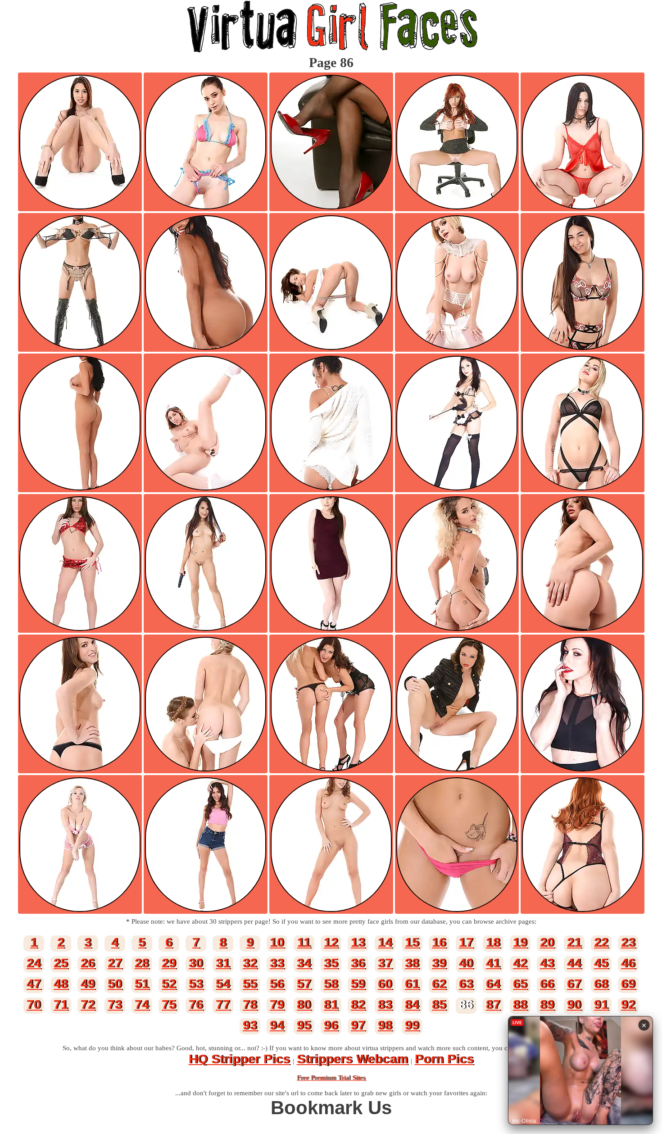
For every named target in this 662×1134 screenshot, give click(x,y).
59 (358, 984)
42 (520, 963)
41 (493, 963)
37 (385, 963)
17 (466, 942)
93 (250, 1025)
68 (601, 984)
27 (115, 963)
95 (304, 1025)
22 (601, 942)
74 (142, 1005)
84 (412, 1005)
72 (88, 1005)
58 (331, 984)
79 (277, 1005)
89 (547, 1005)
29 (169, 963)
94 (277, 1025)
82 (358, 1005)
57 (304, 984)
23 (628, 942)
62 (439, 984)
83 (385, 1005)
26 (88, 963)
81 (331, 1005)
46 (628, 963)
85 (439, 1005)
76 (196, 1005)
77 (223, 1005)
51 (142, 984)
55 (250, 984)
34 (304, 963)
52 (169, 984)
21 (574, 942)
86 (466, 1005)
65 (520, 984)
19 (520, 942)
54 (223, 984)
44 (574, 963)
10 (277, 942)
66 (547, 984)
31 (223, 963)
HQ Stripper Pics (239, 1059)
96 (331, 1025)
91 (601, 1005)
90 (574, 1005)
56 (277, 984)
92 (628, 1005)
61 (412, 984)
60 (385, 984)
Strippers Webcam (352, 1059)
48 (61, 984)
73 (115, 1005)
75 (169, 1005)
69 (628, 984)
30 (196, 963)
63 (466, 984)
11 (304, 942)
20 (547, 942)
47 (34, 984)
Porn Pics (444, 1059)
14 (385, 942)
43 (547, 963)
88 (520, 1005)
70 (34, 1005)
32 (250, 963)
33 (277, 963)
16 (439, 942)
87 (493, 1005)
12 (331, 942)
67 (574, 984)
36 (358, 963)
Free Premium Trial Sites (331, 1077)
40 (466, 963)
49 (88, 984)
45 (601, 963)
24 (34, 963)
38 (412, 963)
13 (358, 942)
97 (358, 1025)
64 (493, 984)
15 (412, 942)
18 (493, 942)
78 (250, 1005)
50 (115, 984)
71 (61, 1005)
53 (196, 984)
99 (412, 1025)
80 (304, 1005)
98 (385, 1025)
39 (439, 963)
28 (142, 963)
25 (61, 963)
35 (331, 963)
